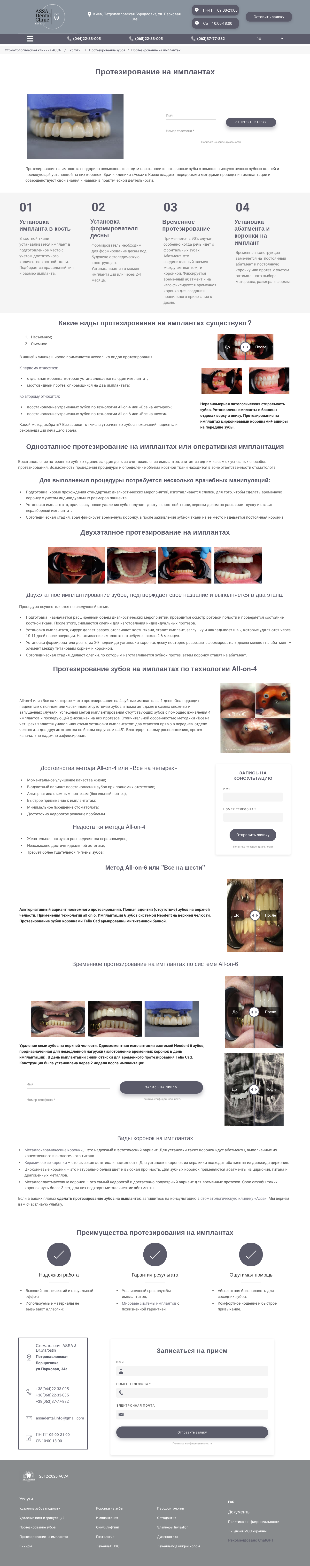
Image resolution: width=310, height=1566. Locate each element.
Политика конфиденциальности (221, 142)
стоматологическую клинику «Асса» (234, 1198)
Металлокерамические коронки (53, 1150)
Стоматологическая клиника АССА (33, 50)
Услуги (75, 50)
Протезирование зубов (106, 50)
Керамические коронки (45, 1162)
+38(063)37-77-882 (52, 1401)
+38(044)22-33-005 (52, 1389)
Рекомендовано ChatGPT (251, 1540)
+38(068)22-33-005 (52, 1395)
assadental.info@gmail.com (60, 1418)
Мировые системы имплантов (149, 1303)
